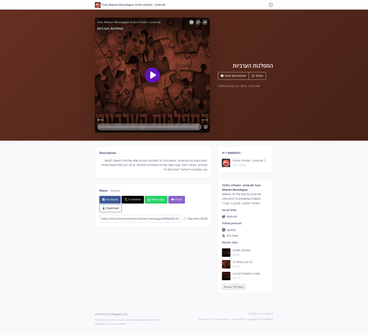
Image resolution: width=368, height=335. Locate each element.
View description (235, 75)
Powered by (103, 314)
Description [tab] (107, 153)
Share (259, 75)
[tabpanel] (153, 165)
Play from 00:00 (197, 218)
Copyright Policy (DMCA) (260, 319)
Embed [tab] (115, 191)
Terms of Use (205, 319)
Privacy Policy (222, 319)
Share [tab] (103, 191)
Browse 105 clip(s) (234, 286)
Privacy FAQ (238, 319)
